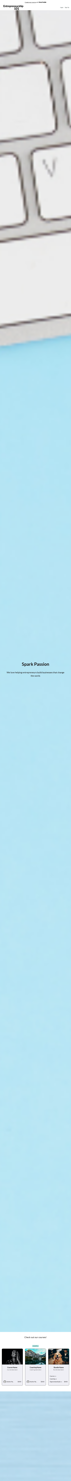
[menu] (64, 7)
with (32, 2)
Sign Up (67, 7)
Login (61, 7)
